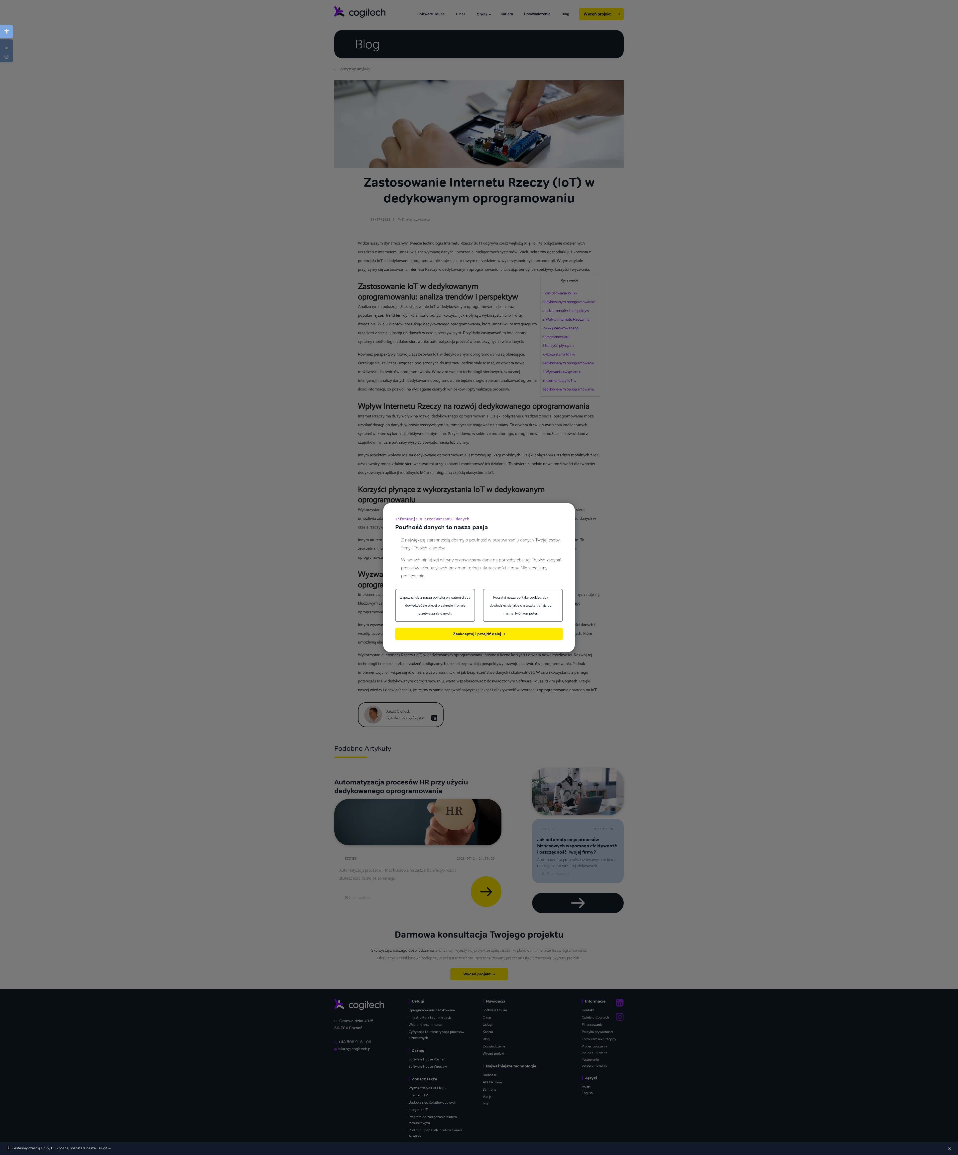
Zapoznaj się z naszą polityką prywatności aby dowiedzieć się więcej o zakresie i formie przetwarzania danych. (435, 605)
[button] (6, 31)
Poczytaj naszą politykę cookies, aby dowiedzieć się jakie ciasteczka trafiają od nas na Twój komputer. (521, 605)
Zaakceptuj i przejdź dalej (477, 634)
